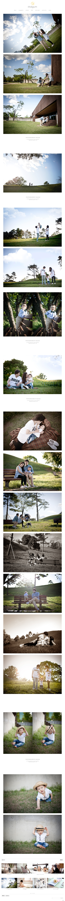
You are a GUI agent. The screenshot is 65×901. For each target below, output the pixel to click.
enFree (63, 900)
